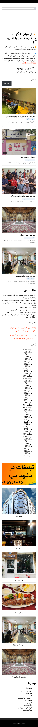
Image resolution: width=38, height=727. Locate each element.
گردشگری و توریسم (25, 707)
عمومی (29, 702)
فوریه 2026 (28, 364)
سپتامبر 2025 (27, 376)
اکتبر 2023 (28, 431)
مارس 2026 (28, 361)
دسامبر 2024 (27, 397)
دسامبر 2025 (27, 368)
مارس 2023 (28, 448)
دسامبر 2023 (27, 426)
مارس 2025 (28, 390)
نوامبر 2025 (28, 371)
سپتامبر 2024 (27, 405)
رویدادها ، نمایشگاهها (25, 698)
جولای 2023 (28, 438)
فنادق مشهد (28, 705)
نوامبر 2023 (28, 429)
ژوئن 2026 (28, 354)
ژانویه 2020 (28, 455)
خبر (31, 695)
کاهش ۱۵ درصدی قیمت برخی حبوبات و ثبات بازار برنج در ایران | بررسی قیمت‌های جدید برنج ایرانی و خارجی (19, 302)
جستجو (33, 79)
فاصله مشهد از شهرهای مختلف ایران (23, 309)
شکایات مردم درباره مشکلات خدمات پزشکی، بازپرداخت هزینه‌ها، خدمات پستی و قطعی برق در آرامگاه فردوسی (19, 314)
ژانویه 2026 (28, 366)
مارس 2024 (28, 419)
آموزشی (29, 693)
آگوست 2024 (27, 407)
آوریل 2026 (28, 359)
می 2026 (29, 356)
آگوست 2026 (27, 349)
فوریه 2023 (28, 451)
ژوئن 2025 (28, 383)
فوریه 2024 (28, 422)
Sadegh (34, 327)
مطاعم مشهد (27, 710)
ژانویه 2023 (28, 453)
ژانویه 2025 (28, 395)
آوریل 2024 (28, 417)
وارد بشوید (19, 72)
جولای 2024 (28, 409)
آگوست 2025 (27, 378)
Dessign (23, 724)
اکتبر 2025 (28, 373)
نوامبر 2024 (28, 400)
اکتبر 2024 (28, 402)
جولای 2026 (28, 351)
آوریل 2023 (28, 446)
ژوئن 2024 (28, 412)
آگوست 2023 (27, 436)
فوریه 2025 (28, 393)
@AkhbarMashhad (29, 63)
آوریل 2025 (28, 388)
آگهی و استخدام (26, 690)
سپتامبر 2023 (27, 434)
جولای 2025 (28, 380)
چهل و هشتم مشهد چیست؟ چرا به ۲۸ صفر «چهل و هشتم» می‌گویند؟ (19, 296)
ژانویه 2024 (28, 424)
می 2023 (29, 443)
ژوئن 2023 (28, 441)
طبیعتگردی (28, 700)
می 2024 (29, 414)
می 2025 (29, 385)
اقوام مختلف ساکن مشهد (27, 307)
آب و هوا (29, 688)
